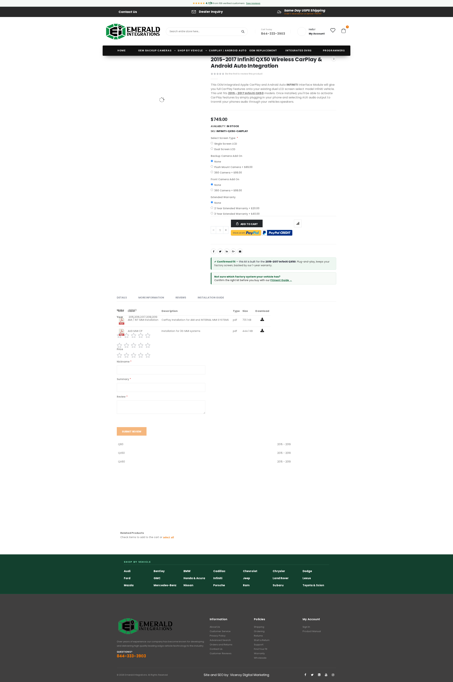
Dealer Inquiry (211, 11)
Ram (246, 585)
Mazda (129, 585)
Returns (258, 635)
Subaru (278, 585)
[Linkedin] (319, 675)
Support (258, 644)
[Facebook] (305, 675)
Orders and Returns (221, 644)
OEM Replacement (263, 50)
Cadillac (219, 571)
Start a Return (261, 640)
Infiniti (217, 578)
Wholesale (260, 658)
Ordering (259, 631)
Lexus (307, 578)
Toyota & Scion (313, 585)
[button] (168, 537)
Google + (233, 251)
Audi (127, 571)
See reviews (253, 3)
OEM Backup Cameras (155, 50)
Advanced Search (220, 640)
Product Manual (312, 631)
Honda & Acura (194, 578)
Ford (127, 578)
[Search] (243, 31)
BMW (187, 571)
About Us (215, 627)
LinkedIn (227, 251)
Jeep (246, 578)
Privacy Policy (217, 635)
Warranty (259, 653)
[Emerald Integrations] (132, 31)
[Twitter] (312, 675)
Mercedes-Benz (165, 585)
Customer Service (220, 631)
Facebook (213, 251)
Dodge (307, 571)
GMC (157, 578)
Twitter (220, 251)
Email (240, 251)
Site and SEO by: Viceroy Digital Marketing (236, 675)
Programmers (334, 50)
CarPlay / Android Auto (227, 50)
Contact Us (128, 12)
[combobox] (207, 31)
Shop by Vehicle (190, 50)
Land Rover (281, 578)
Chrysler (279, 571)
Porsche (219, 585)
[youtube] (326, 675)
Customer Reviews (220, 653)
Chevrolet (250, 571)
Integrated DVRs (298, 50)
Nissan (188, 585)
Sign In (306, 627)
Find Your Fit (260, 649)
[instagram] (333, 675)
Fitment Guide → (281, 280)
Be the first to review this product (243, 73)
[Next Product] (333, 58)
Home (121, 50)
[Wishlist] (333, 31)
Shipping (259, 627)
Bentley (159, 571)
